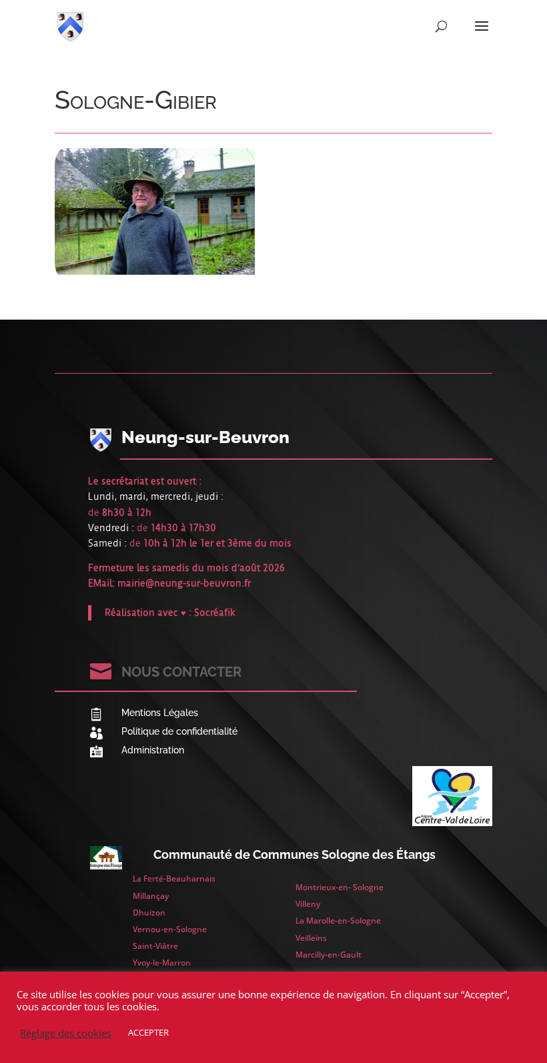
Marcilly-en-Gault (329, 954)
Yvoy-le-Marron (162, 962)
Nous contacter (181, 672)
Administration (152, 750)
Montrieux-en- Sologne (340, 887)
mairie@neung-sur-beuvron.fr (184, 583)
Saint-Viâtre (155, 946)
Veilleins (311, 938)
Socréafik (214, 612)
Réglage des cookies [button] (65, 1033)
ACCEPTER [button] (148, 1032)
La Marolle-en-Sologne (338, 920)
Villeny (308, 904)
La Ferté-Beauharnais (174, 878)
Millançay (151, 896)
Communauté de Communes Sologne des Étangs (294, 854)
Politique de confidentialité (179, 731)
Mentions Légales (159, 712)
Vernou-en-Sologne (170, 929)
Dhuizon (149, 912)
